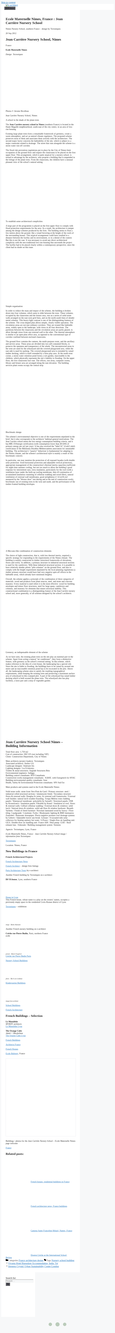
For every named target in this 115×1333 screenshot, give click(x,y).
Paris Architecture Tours (16, 870)
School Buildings (13, 1005)
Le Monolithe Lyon (14, 1026)
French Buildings (13, 1040)
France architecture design (31, 1260)
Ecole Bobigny (12, 1053)
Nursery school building (63, 1260)
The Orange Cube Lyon (16, 1036)
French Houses (12, 1049)
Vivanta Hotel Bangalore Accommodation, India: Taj (33, 1263)
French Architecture (14, 1010)
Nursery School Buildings (17, 960)
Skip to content (8, 2)
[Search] (8, 1284)
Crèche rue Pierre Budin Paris (18, 956)
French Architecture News (17, 861)
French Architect (13, 866)
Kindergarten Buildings (15, 983)
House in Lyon (12, 897)
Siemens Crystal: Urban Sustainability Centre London (33, 1266)
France (8, 1148)
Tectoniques (11, 841)
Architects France (13, 1045)
